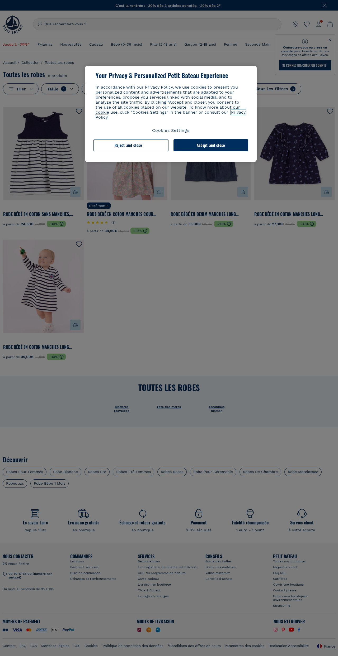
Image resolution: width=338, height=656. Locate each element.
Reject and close (128, 145)
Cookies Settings (171, 130)
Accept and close (211, 145)
